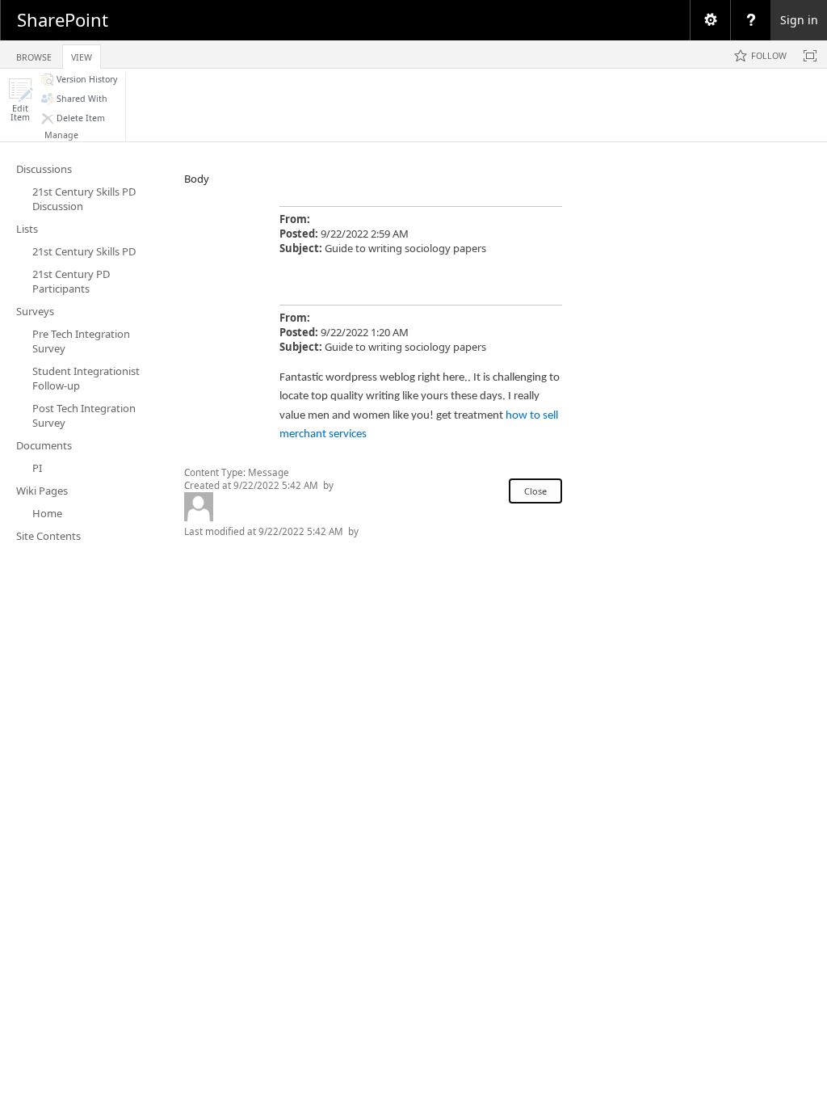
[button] (20, 100)
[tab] (34, 53)
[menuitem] (710, 20)
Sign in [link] (799, 19)
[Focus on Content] (810, 56)
